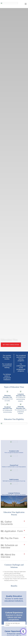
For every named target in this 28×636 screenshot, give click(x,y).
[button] (14, 523)
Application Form (12, 531)
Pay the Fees (9, 538)
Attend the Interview (8, 555)
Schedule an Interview (9, 546)
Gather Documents (7, 522)
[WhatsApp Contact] (23, 631)
